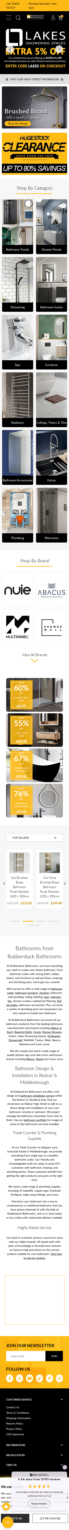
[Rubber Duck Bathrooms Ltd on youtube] (29, 1378)
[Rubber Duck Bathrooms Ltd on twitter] (19, 1378)
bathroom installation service (37, 1095)
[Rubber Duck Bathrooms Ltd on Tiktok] (39, 1378)
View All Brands (34, 654)
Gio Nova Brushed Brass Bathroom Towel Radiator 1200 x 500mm (49, 887)
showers (44, 993)
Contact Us (12, 1407)
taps (46, 997)
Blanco (30, 1059)
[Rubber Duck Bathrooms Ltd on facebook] (9, 1378)
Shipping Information (18, 1418)
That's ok (15, 1518)
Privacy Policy (14, 1429)
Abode (40, 1059)
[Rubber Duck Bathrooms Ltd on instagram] (59, 1378)
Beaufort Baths (23, 1032)
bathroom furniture (26, 993)
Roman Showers (52, 1032)
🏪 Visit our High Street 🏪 (35, 79)
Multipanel (54, 1036)
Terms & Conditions (17, 1412)
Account (53, 17)
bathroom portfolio (35, 1120)
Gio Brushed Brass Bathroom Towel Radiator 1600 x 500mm (19, 887)
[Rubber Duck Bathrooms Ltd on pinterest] (49, 1378)
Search (18, 17)
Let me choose (50, 1518)
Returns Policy (14, 1423)
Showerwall (15, 1040)
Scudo (37, 1032)
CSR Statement (15, 1434)
